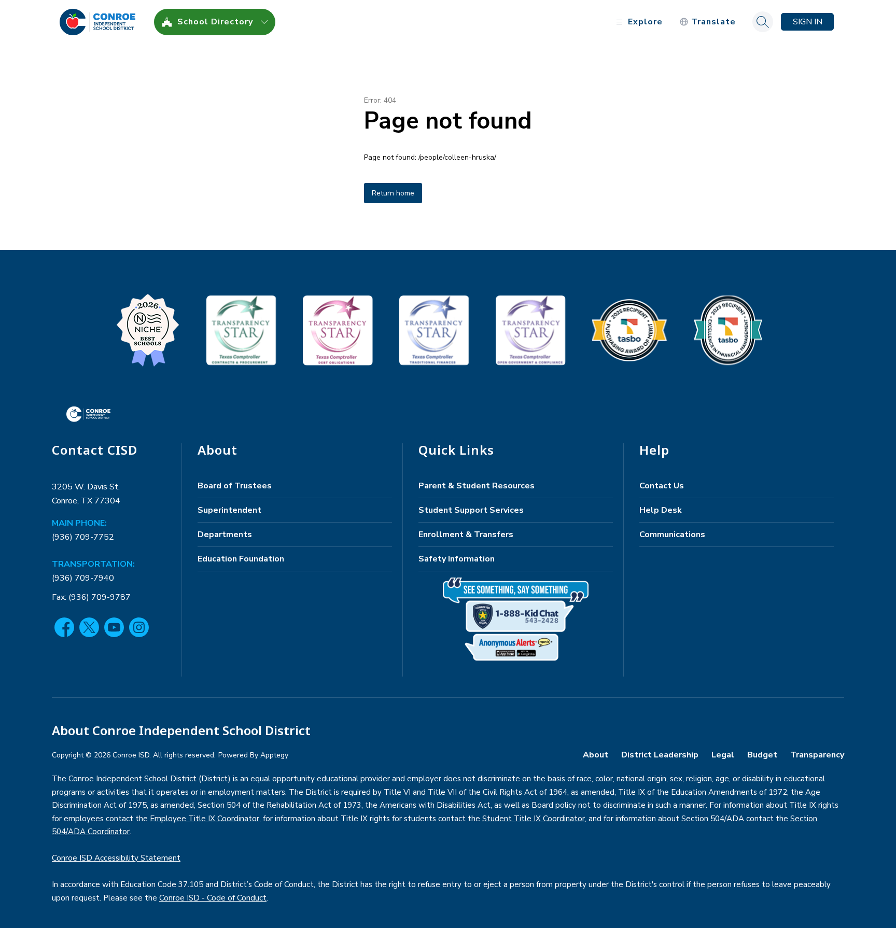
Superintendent (229, 510)
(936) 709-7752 (83, 537)
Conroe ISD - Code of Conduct (213, 898)
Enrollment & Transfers (465, 534)
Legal (722, 755)
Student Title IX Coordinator (533, 818)
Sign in (807, 21)
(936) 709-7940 (83, 578)
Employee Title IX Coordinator (204, 818)
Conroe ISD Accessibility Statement (116, 858)
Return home (393, 193)
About (595, 755)
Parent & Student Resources (476, 485)
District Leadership (659, 755)
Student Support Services (471, 510)
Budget (762, 755)
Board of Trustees (235, 485)
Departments (225, 534)
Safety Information (456, 559)
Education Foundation (241, 559)
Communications (672, 534)
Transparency (817, 755)
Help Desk (660, 510)
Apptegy (274, 755)
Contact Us (661, 485)
